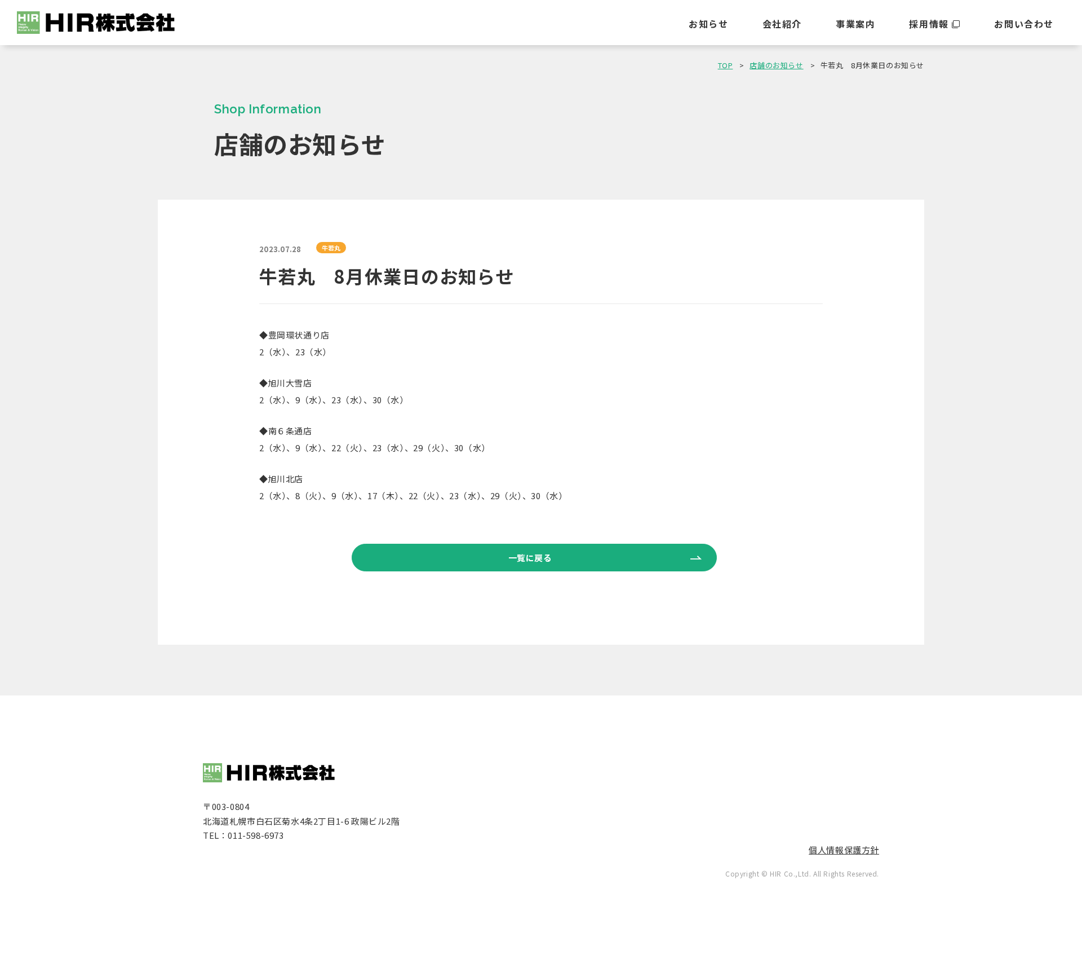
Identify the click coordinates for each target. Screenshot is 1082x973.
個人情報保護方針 (844, 850)
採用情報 (928, 23)
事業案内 (855, 23)
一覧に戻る (530, 557)
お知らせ (708, 23)
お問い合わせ (1024, 23)
